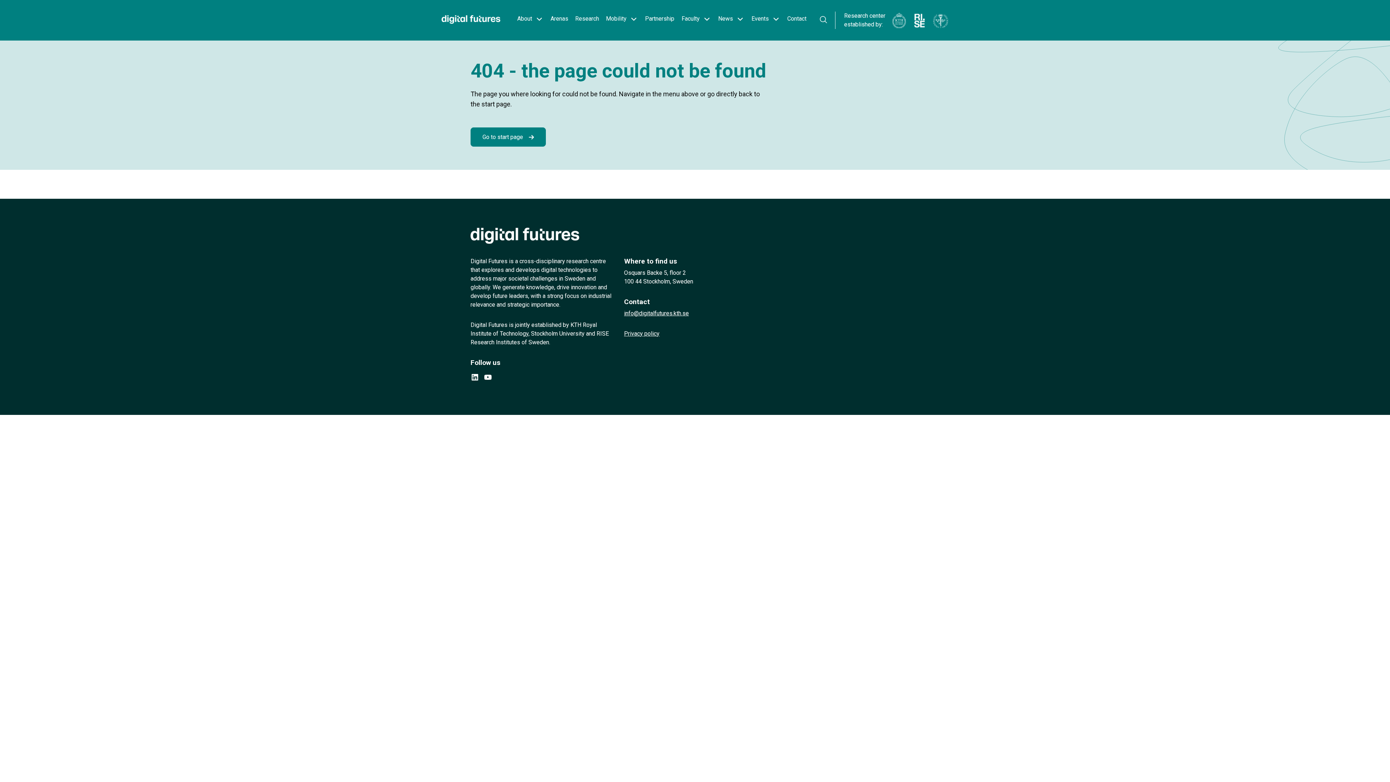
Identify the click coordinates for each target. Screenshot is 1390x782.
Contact (796, 18)
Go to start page (503, 137)
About (524, 18)
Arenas (559, 18)
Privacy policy (642, 333)
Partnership (659, 18)
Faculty (691, 18)
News (725, 18)
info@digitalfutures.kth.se (656, 313)
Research (587, 18)
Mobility (616, 18)
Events (760, 18)
